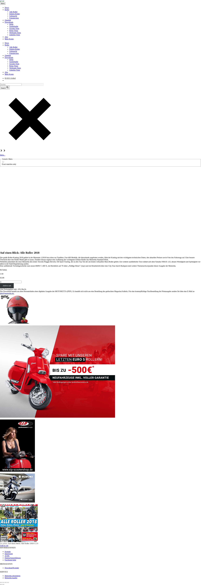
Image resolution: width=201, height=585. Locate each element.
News (7, 8)
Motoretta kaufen (11, 578)
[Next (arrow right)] (3, 584)
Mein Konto (9, 39)
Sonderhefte (13, 26)
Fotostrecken (14, 18)
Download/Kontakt (12, 568)
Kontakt (8, 552)
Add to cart (7, 286)
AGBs (7, 556)
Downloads (9, 22)
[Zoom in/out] (8, 582)
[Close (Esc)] (1, 582)
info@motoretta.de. (7, 293)
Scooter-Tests (14, 28)
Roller (7, 10)
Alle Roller (13, 12)
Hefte (11, 24)
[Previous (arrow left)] (1, 584)
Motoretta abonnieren (12, 576)
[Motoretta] (3, 1)
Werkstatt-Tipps (15, 33)
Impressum (9, 554)
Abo (6, 37)
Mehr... (2, 155)
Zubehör (8, 20)
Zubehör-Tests (14, 35)
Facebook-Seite (10, 560)
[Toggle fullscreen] (6, 582)
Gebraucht (13, 16)
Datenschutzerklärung (13, 558)
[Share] (3, 582)
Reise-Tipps (13, 31)
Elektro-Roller (14, 14)
